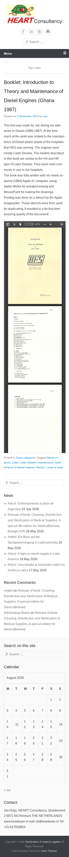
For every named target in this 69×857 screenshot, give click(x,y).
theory (40, 467)
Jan (45, 116)
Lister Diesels (28, 462)
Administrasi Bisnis (17, 612)
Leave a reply (54, 467)
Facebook (23, 31)
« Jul (7, 790)
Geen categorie (25, 457)
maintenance (45, 462)
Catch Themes (49, 850)
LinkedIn (31, 31)
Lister (15, 462)
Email (48, 31)
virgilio (8, 590)
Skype (39, 31)
